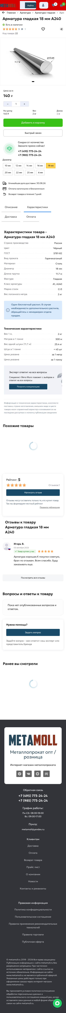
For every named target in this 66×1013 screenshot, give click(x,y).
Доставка (11, 216)
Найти (30, 5)
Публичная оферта (33, 941)
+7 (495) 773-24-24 (29, 151)
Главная (11, 12)
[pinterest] (19, 774)
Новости (33, 881)
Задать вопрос (33, 632)
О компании (33, 874)
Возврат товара (33, 860)
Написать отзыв (33, 492)
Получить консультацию (28, 386)
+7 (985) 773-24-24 (29, 155)
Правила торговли (33, 934)
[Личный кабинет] (43, 5)
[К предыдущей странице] (3, 12)
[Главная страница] (8, 6)
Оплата (31, 216)
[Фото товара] (33, 62)
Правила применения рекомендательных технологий (33, 925)
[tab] (33, 81)
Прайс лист (33, 867)
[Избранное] (53, 5)
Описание (11, 207)
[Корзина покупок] (61, 5)
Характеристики (37, 207)
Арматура (25, 12)
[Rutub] (46, 774)
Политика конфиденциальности (33, 909)
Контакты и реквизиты (33, 888)
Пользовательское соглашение (33, 916)
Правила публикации (50, 507)
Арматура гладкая (45, 12)
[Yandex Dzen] (37, 774)
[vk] (28, 774)
